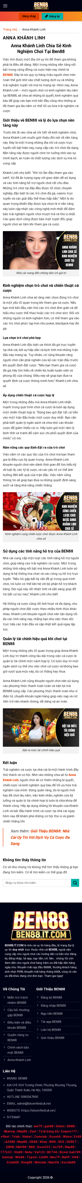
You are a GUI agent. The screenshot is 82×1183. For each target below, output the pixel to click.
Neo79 (55, 1157)
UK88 (33, 1142)
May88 (22, 1131)
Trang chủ (10, 29)
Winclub (40, 1162)
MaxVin (53, 1162)
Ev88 (77, 1136)
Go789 (58, 1147)
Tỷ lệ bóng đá (49, 1131)
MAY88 (21, 1147)
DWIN (10, 1147)
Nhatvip (9, 1131)
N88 (32, 1147)
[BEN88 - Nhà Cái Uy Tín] (41, 6)
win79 (38, 1126)
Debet (60, 1126)
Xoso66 (55, 1136)
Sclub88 (12, 1162)
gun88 (49, 1126)
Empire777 (69, 1131)
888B (71, 1126)
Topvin (32, 1157)
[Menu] (5, 6)
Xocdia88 (68, 1162)
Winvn (67, 1136)
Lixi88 (43, 1157)
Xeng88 (26, 1162)
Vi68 (75, 1157)
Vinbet (27, 1136)
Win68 (19, 1157)
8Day (43, 1142)
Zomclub (40, 1136)
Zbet (32, 1131)
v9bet (5, 1136)
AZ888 (10, 1142)
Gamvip (7, 1157)
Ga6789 (74, 1152)
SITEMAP (13, 1117)
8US (61, 1142)
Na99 (66, 1157)
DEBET (72, 1142)
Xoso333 (43, 1147)
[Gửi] (75, 883)
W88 (52, 1142)
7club (16, 1136)
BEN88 (22, 1078)
